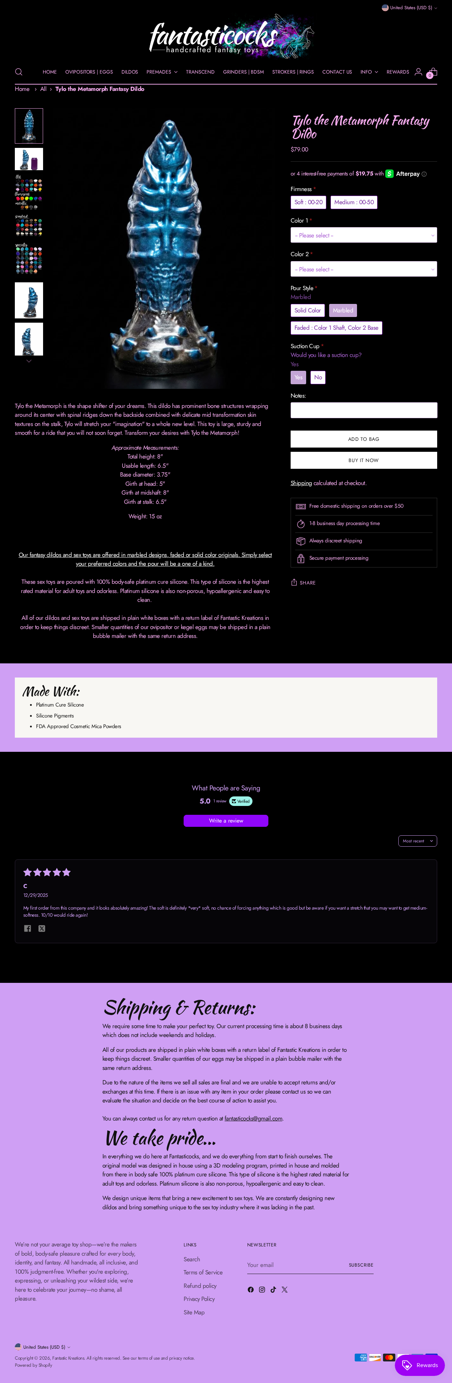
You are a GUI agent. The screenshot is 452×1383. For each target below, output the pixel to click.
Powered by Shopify (33, 1365)
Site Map (194, 1312)
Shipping (301, 483)
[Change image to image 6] (29, 300)
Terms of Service (203, 1272)
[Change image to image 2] (29, 159)
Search (192, 1259)
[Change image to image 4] (29, 226)
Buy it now (364, 460)
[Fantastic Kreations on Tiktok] (274, 1291)
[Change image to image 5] (29, 260)
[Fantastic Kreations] (226, 36)
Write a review (226, 821)
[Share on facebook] (27, 929)
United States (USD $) (411, 8)
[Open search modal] (19, 72)
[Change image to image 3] (29, 192)
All (43, 89)
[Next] (29, 361)
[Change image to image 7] (29, 341)
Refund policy (200, 1285)
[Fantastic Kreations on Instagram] (262, 1291)
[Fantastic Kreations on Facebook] (251, 1291)
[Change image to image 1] (29, 126)
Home (22, 89)
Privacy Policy (199, 1299)
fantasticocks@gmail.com (253, 1118)
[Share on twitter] (41, 929)
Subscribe (361, 1265)
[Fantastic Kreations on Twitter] (285, 1291)
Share (308, 582)
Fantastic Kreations (68, 1358)
